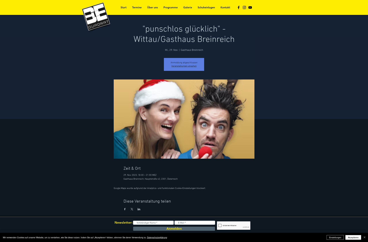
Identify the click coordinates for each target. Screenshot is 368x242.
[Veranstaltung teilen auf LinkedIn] (139, 209)
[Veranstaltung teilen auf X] (132, 209)
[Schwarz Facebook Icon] (238, 7)
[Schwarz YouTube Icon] (250, 7)
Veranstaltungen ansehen (184, 66)
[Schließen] (364, 237)
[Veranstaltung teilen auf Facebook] (124, 209)
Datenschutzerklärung (157, 237)
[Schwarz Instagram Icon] (244, 7)
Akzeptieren (353, 237)
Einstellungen (335, 237)
